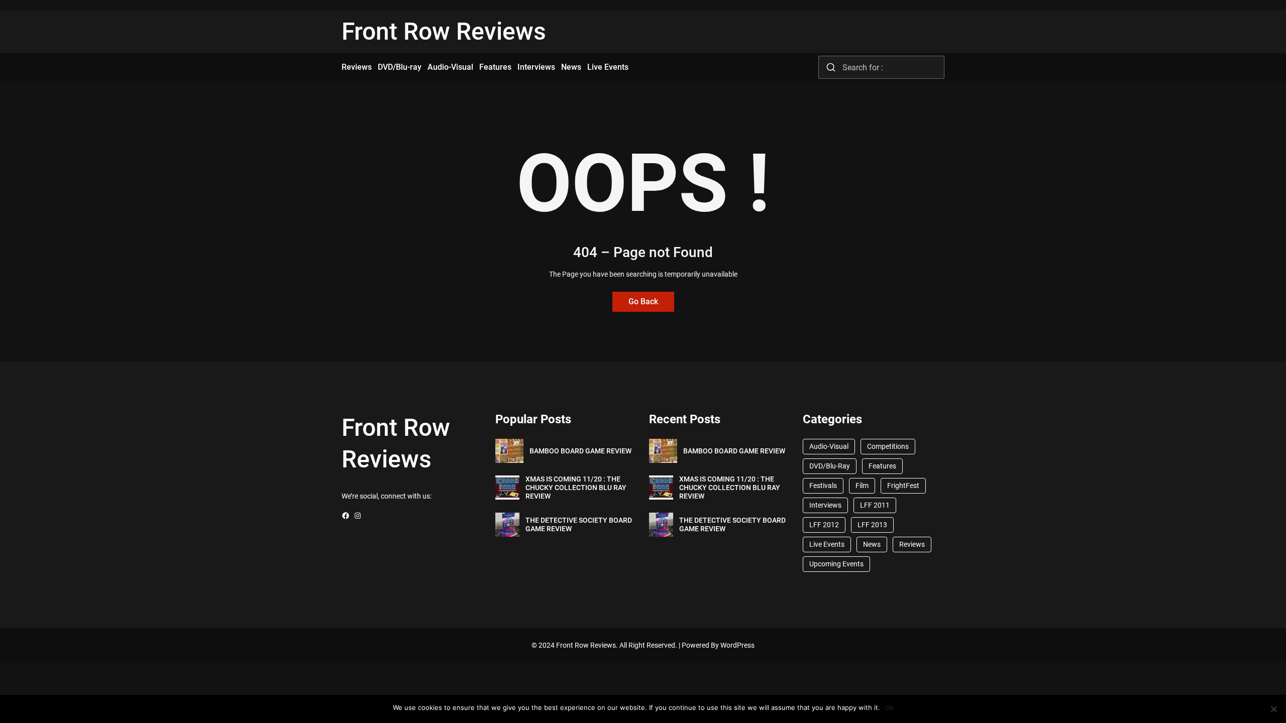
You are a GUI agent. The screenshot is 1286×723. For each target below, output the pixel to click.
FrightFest (903, 485)
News (872, 544)
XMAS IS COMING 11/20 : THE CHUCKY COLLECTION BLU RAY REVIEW (575, 487)
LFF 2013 (872, 525)
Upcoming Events (836, 564)
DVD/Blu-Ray (829, 466)
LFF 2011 (875, 505)
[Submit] (830, 67)
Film (862, 485)
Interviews (825, 505)
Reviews (912, 544)
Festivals (823, 485)
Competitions (888, 446)
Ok (889, 707)
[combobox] (881, 67)
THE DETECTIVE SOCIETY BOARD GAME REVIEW (578, 524)
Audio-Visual (828, 446)
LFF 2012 (824, 525)
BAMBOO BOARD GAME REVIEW (580, 451)
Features (882, 466)
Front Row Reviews (444, 31)
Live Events (826, 544)
